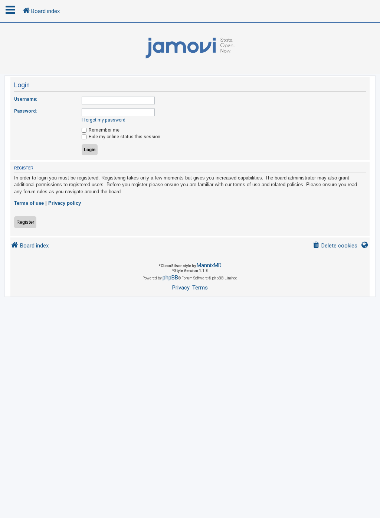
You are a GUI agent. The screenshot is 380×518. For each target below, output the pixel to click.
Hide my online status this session (124, 136)
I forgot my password (103, 120)
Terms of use (29, 203)
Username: (25, 99)
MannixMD (209, 265)
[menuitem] (335, 246)
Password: (25, 111)
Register (25, 222)
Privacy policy (64, 203)
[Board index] (190, 48)
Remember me (103, 130)
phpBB (170, 277)
